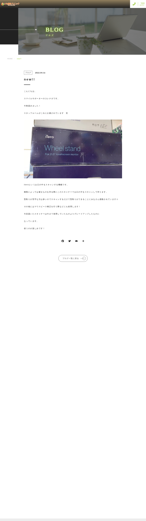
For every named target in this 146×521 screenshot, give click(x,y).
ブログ (28, 73)
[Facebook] (62, 241)
